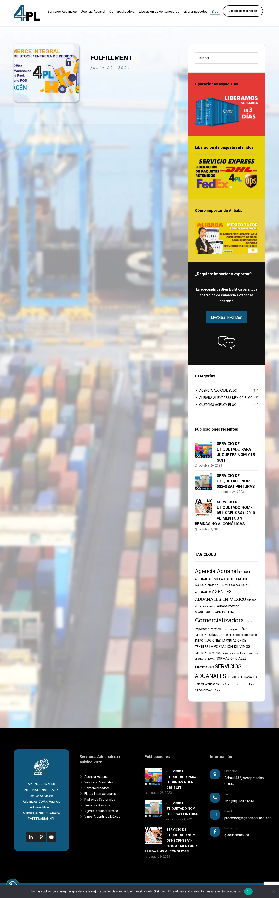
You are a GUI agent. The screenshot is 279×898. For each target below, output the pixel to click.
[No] (273, 891)
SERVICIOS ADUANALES (242, 677)
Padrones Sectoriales (99, 800)
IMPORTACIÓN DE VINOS (229, 646)
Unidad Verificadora (207, 684)
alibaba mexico (228, 606)
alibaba (251, 600)
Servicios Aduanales (98, 782)
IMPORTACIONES (208, 641)
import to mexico (231, 653)
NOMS (211, 658)
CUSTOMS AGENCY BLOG (217, 405)
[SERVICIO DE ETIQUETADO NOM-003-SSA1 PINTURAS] (203, 481)
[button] (226, 343)
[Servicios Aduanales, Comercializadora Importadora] (27, 13)
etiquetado (217, 635)
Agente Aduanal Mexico (101, 811)
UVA (223, 684)
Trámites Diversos (97, 805)
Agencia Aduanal (216, 571)
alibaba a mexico (205, 606)
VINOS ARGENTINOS (207, 689)
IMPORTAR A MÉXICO (208, 652)
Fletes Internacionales (100, 794)
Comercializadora (219, 620)
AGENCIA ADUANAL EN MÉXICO (215, 585)
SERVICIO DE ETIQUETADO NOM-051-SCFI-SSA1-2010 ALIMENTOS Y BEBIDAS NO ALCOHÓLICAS (225, 513)
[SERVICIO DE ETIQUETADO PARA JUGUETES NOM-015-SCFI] (203, 449)
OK (248, 891)
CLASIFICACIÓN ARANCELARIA (214, 612)
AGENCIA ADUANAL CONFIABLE (229, 579)
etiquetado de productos (242, 634)
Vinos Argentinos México (102, 817)
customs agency (230, 629)
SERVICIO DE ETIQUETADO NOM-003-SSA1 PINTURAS (236, 481)
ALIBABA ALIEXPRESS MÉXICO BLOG (226, 398)
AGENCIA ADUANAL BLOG (218, 390)
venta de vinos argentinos (240, 684)
